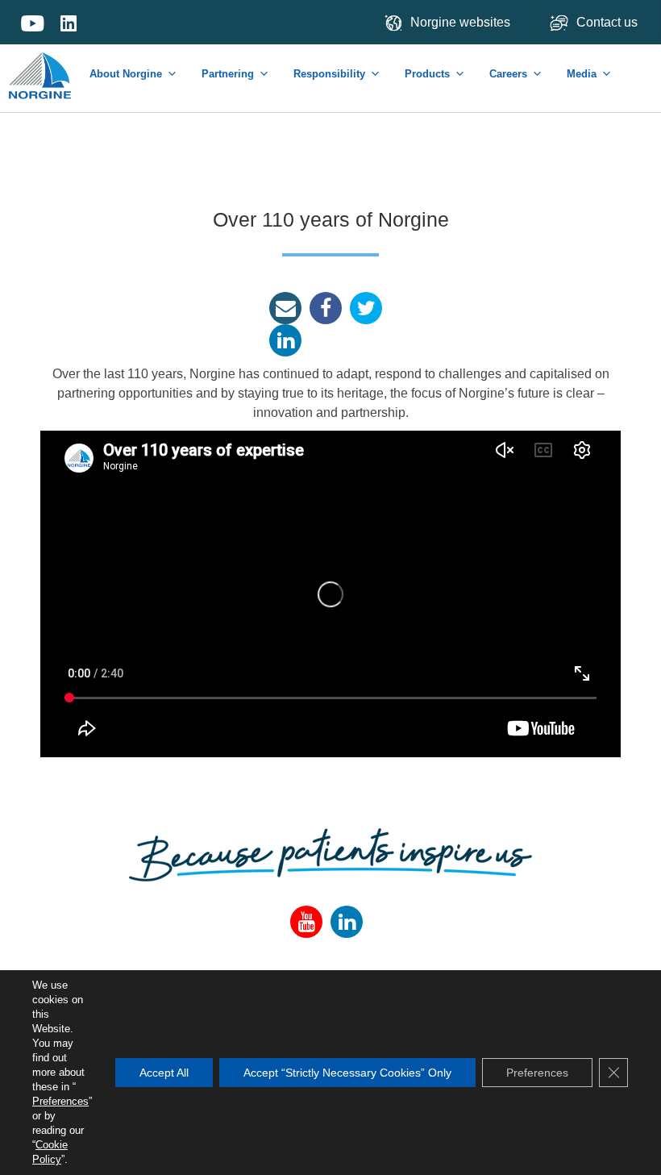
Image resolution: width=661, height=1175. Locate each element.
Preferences (60, 1101)
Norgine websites (460, 22)
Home (41, 67)
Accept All (164, 1072)
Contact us (608, 22)
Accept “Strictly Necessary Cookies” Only (347, 1072)
